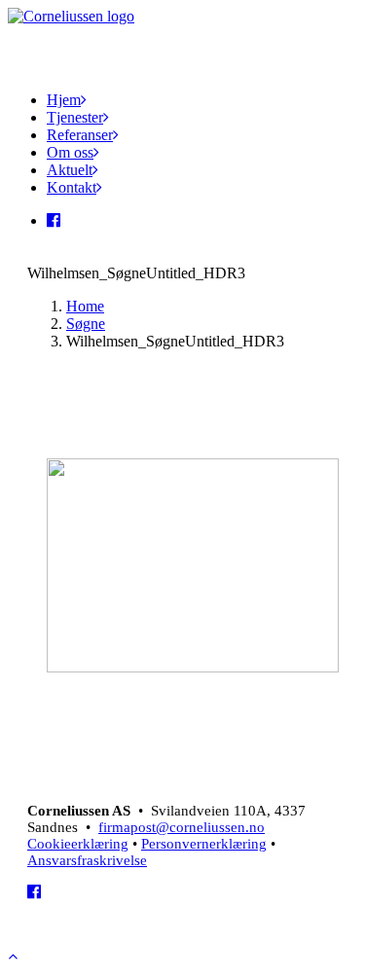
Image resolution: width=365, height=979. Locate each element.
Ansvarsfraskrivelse (87, 860)
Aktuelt (69, 170)
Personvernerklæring (204, 844)
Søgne (85, 323)
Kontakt (71, 187)
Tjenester (75, 117)
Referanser (80, 135)
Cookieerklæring (77, 844)
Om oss (70, 152)
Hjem (64, 99)
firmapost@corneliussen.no (181, 827)
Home (85, 306)
